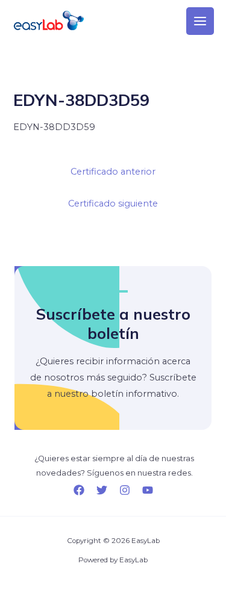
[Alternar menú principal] (200, 21)
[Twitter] (101, 490)
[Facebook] (79, 490)
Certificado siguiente (113, 203)
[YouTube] (147, 490)
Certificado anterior (113, 171)
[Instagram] (124, 490)
